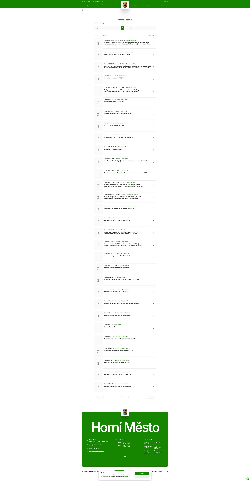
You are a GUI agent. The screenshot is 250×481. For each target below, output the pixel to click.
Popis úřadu (157, 442)
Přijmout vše (141, 473)
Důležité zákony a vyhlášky (148, 447)
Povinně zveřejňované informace (157, 447)
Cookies (160, 471)
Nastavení (125, 476)
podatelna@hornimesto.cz (98, 1)
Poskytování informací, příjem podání (158, 451)
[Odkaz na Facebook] (125, 457)
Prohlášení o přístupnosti (152, 471)
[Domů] (82, 10)
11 (128, 397)
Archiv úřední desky (99, 23)
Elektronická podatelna (147, 443)
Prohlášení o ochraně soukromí (147, 451)
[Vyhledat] (122, 28)
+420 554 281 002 (87, 1)
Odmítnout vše (142, 476)
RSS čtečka (166, 1)
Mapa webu (165, 471)
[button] (101, 5)
